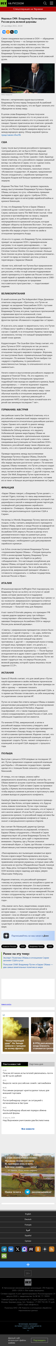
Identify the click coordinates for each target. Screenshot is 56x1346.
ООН (23, 946)
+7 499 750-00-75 (43, 1302)
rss (51, 1249)
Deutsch (28, 1219)
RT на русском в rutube (31, 1249)
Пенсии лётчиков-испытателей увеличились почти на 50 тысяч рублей (28, 1074)
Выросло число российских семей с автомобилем (27, 1083)
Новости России (9, 946)
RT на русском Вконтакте (11, 1249)
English (28, 1214)
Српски (28, 1241)
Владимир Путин (36, 946)
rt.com (18, 1293)
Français (28, 1224)
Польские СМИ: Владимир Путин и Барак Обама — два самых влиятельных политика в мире (28, 965)
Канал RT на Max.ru (24, 1249)
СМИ (50, 946)
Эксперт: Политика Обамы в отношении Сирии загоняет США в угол (26, 959)
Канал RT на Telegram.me (4, 1249)
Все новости (27, 1128)
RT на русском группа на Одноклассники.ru (38, 1249)
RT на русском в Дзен (45, 1249)
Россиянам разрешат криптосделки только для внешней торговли (26, 1091)
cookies (11, 1342)
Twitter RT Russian (17, 1249)
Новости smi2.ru (6, 1004)
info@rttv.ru (33, 1304)
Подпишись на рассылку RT (4, 1256)
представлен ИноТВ (11, 134)
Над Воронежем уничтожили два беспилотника (26, 1120)
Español (28, 1235)
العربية (28, 1230)
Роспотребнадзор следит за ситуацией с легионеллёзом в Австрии (23, 1101)
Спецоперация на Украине (28, 9)
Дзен (46, 935)
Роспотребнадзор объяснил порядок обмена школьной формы (24, 1111)
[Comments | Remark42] (28, 989)
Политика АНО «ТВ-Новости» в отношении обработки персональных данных (28, 1309)
